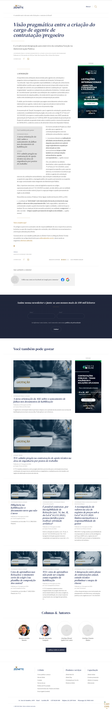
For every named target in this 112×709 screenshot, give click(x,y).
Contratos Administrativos (32, 53)
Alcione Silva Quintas (54, 55)
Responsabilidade (61, 53)
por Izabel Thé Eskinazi (80, 588)
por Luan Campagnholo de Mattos (51, 585)
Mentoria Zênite (70, 683)
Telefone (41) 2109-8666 (69, 700)
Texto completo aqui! (20, 223)
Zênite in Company (93, 680)
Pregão (20, 455)
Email (60, 312)
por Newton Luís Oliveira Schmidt (83, 528)
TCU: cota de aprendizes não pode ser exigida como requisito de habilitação (55, 576)
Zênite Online (91, 674)
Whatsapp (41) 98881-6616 (86, 700)
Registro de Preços (79, 504)
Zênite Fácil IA (70, 674)
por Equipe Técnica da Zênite (20, 466)
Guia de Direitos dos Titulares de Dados (48, 688)
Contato (39, 680)
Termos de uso (41, 683)
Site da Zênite (41, 677)
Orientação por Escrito (72, 680)
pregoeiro (29, 254)
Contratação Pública (19, 53)
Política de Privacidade (43, 686)
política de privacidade (73, 323)
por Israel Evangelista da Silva (18, 518)
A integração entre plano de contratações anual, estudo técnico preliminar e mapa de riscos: (88, 577)
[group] (24, 631)
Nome (31, 312)
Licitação (42, 53)
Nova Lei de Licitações (50, 53)
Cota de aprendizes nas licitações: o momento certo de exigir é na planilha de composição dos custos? (23, 577)
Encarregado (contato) (43, 691)
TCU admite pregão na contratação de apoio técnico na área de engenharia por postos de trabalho (27, 158)
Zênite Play (69, 677)
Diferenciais (91, 683)
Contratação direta (48, 502)
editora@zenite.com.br (47, 238)
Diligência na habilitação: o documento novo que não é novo (24, 509)
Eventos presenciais (93, 677)
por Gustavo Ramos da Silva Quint (21, 406)
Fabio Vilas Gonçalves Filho (41, 55)
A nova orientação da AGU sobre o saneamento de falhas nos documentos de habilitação (26, 141)
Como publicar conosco (43, 674)
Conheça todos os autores (56, 650)
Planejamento (90, 569)
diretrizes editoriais (26, 241)
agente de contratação (19, 254)
